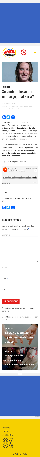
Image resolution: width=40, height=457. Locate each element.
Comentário (6, 235)
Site (3, 289)
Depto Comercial (7, 435)
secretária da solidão (9, 109)
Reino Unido (28, 107)
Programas (6, 427)
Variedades (19, 109)
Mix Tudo (6, 87)
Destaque (5, 107)
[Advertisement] (20, 23)
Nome (5, 268)
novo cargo (19, 107)
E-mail (5, 279)
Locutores (5, 431)
